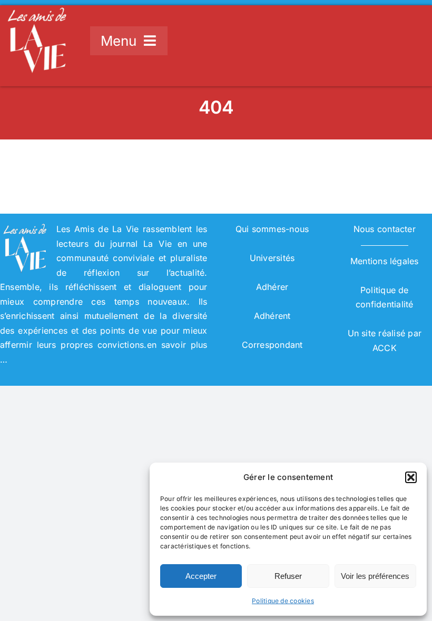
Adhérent (272, 315)
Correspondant (272, 344)
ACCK (384, 348)
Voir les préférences (375, 576)
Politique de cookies (283, 601)
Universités (272, 258)
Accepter (201, 576)
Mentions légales (384, 261)
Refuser (288, 576)
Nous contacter (385, 229)
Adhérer (272, 287)
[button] (411, 477)
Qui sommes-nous (272, 229)
